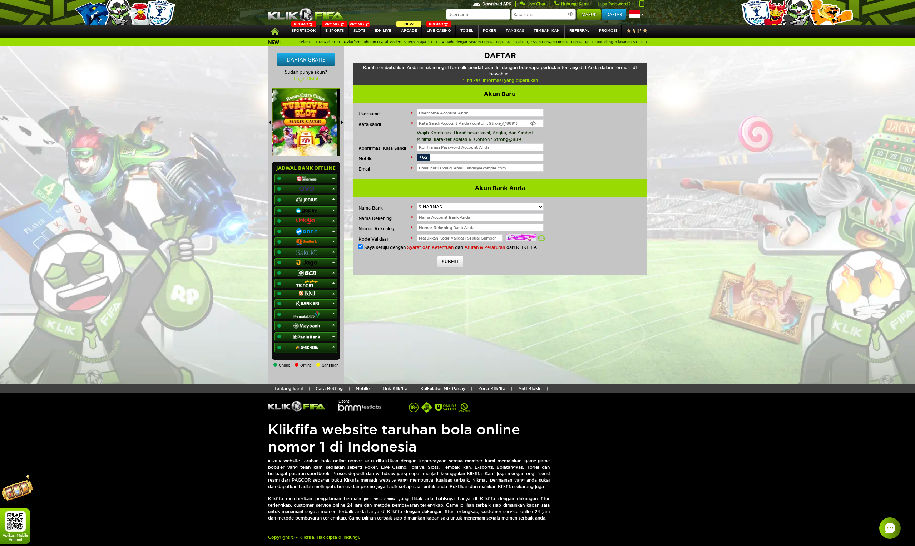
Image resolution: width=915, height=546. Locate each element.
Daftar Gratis (306, 59)
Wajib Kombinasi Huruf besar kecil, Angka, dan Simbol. (475, 133)
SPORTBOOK (304, 29)
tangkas (515, 31)
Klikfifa (274, 461)
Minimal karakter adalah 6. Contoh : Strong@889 (469, 139)
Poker (489, 31)
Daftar (614, 14)
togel (466, 31)
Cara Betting (329, 388)
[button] (636, 14)
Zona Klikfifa (491, 388)
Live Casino (439, 29)
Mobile (363, 388)
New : (275, 42)
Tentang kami (288, 388)
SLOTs (357, 29)
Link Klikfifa (394, 388)
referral (579, 31)
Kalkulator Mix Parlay (442, 388)
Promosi (608, 31)
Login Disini (306, 78)
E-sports (334, 29)
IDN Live (383, 31)
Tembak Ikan (547, 31)
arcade (409, 29)
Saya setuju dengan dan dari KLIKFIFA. (451, 247)
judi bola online (379, 499)
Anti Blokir (529, 388)
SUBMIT (450, 261)
